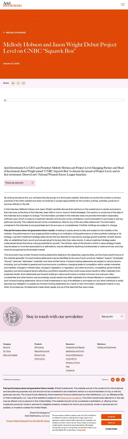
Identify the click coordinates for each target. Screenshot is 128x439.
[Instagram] (118, 380)
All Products (39, 347)
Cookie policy (81, 430)
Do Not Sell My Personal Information (46, 421)
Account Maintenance (74, 355)
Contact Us (70, 370)
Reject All (111, 423)
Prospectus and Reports (75, 347)
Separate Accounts (41, 351)
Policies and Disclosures (106, 347)
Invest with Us (71, 359)
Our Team (7, 351)
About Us (6, 347)
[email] (23, 83)
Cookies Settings (111, 429)
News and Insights (10, 355)
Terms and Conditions (71, 397)
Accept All (111, 417)
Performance (39, 359)
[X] (123, 380)
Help (68, 366)
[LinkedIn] (113, 380)
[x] (18, 83)
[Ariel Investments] (12, 6)
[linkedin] (13, 83)
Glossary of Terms (73, 363)
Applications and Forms (75, 351)
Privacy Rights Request (17, 421)
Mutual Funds (39, 355)
